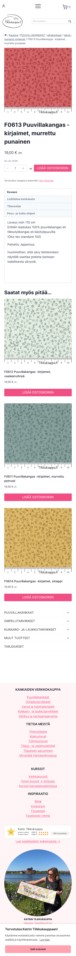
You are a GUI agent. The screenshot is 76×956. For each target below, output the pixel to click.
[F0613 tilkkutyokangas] (38, 81)
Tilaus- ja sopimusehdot (38, 746)
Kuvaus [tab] (12, 192)
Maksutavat (38, 736)
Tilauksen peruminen (38, 751)
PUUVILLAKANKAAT (19, 612)
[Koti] (5, 35)
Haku (71, 22)
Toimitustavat (38, 741)
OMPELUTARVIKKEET (19, 621)
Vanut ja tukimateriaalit (38, 706)
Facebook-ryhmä (38, 815)
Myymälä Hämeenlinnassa (38, 755)
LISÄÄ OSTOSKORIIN (52, 168)
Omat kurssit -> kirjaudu (38, 781)
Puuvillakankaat (38, 697)
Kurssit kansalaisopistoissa (38, 786)
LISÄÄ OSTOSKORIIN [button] (38, 392)
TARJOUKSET (14, 646)
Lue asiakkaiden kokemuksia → (38, 841)
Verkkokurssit (38, 776)
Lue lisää (45, 939)
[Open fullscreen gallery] (68, 111)
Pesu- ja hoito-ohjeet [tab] (21, 213)
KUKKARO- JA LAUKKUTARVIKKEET (30, 629)
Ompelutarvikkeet (38, 702)
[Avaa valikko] (38, 6)
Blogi (38, 801)
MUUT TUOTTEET (17, 638)
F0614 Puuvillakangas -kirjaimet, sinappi (33, 581)
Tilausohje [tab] (14, 206)
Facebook (38, 811)
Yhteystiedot (38, 731)
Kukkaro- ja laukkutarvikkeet (38, 711)
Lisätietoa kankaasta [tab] (21, 199)
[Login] (3, 6)
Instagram (38, 806)
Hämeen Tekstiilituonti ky (38, 923)
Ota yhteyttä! (46, 180)
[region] (38, 940)
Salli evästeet (38, 949)
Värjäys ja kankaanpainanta (38, 716)
